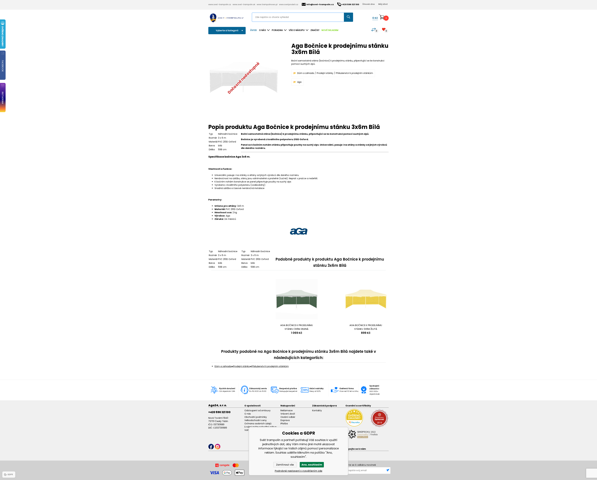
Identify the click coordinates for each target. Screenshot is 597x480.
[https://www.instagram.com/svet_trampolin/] (217, 447)
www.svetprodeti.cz (288, 4)
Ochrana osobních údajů (257, 423)
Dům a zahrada (305, 73)
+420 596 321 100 (219, 412)
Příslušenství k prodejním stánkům (354, 73)
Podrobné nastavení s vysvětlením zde (298, 471)
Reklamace (286, 410)
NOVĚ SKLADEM (330, 30)
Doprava (285, 420)
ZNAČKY (314, 30)
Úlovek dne (368, 4)
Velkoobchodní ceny (255, 420)
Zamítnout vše (285, 464)
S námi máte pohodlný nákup (260, 426)
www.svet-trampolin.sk (244, 4)
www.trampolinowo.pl (267, 4)
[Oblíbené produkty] (384, 29)
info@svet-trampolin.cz (320, 4)
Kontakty (317, 410)
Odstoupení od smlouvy (257, 410)
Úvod (253, 30)
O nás (247, 413)
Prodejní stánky (325, 73)
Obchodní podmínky (255, 417)
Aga (299, 82)
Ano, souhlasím (311, 464)
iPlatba (284, 423)
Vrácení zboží (287, 413)
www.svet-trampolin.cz (219, 4)
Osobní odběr (287, 417)
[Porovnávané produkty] (373, 30)
